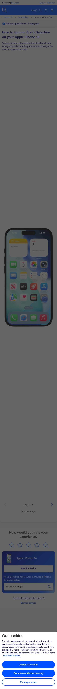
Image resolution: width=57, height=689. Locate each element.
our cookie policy (12, 655)
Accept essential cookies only (28, 673)
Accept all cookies (28, 664)
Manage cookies (28, 682)
